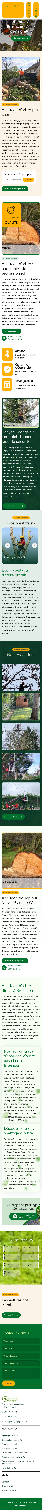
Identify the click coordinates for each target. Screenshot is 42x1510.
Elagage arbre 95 (9, 1444)
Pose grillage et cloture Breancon (29, 1265)
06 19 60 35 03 (36, 11)
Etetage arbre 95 (9, 1448)
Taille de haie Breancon (27, 1249)
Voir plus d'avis (9, 1315)
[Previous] (7, 545)
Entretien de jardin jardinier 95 (15, 1452)
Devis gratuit (7, 1486)
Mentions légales (21, 1505)
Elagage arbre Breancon (9, 1273)
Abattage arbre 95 (10, 1435)
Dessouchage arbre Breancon (28, 1257)
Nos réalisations (9, 1490)
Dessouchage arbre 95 (12, 1440)
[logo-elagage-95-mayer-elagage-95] (10, 1401)
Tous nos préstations (12, 506)
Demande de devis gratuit (13, 189)
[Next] (34, 545)
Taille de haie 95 (9, 1468)
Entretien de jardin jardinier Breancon (9, 1257)
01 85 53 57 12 (29, 11)
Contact (5, 1482)
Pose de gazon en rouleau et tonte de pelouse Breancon (10, 1249)
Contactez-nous (19, 38)
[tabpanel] (21, 464)
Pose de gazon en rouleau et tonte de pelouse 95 (18, 1462)
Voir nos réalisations (11, 817)
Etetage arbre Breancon (9, 1265)
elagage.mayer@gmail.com (13, 6)
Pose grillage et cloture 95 (13, 1457)
